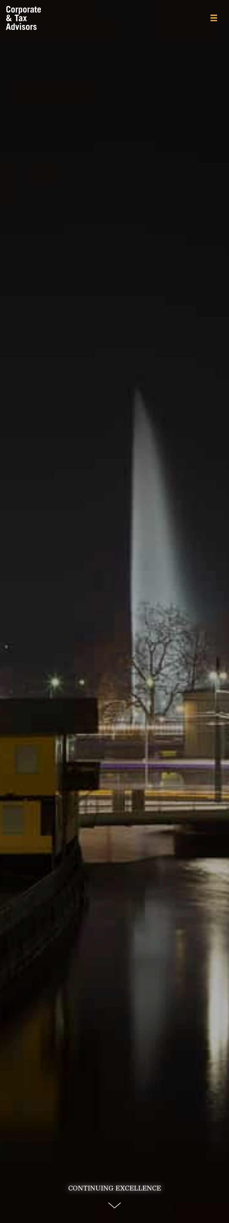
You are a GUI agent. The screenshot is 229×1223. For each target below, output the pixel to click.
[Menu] (214, 18)
